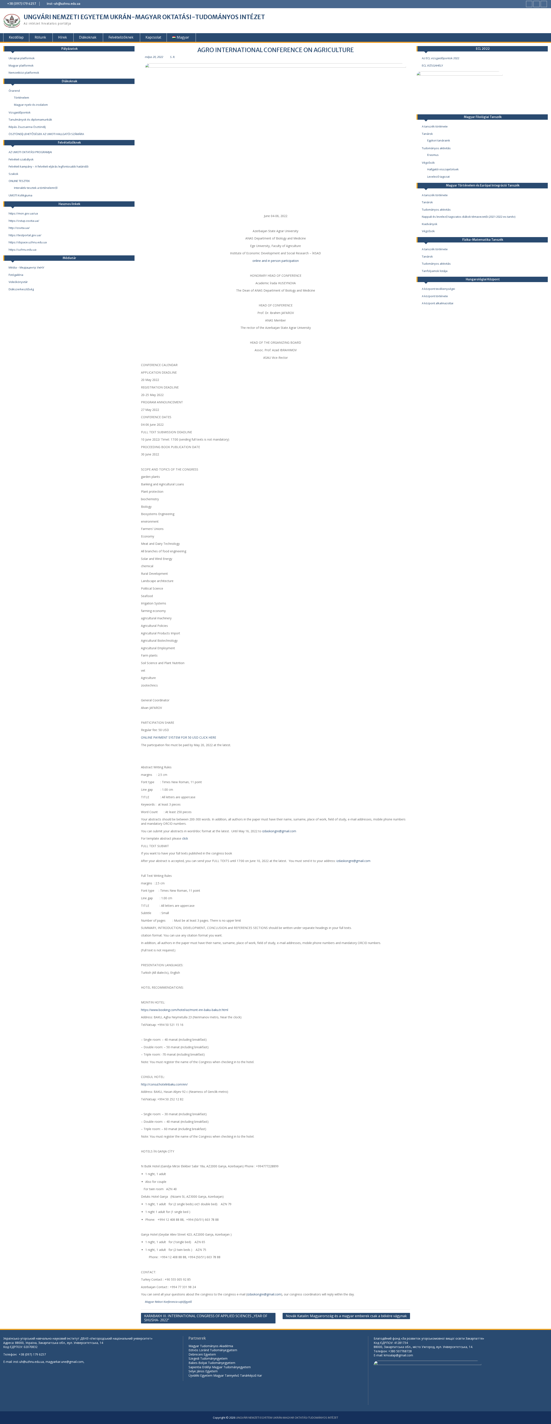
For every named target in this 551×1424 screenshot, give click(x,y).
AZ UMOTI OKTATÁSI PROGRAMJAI (30, 152)
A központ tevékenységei (438, 289)
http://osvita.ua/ (19, 228)
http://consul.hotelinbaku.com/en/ (164, 1084)
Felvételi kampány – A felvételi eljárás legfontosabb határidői (48, 166)
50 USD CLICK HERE (202, 737)
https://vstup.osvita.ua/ (24, 221)
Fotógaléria (16, 275)
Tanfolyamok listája (434, 271)
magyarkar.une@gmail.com (65, 1362)
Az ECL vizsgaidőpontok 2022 (440, 58)
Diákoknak (87, 37)
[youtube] (536, 4)
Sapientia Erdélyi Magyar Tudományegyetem (220, 1367)
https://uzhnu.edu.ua (22, 250)
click (185, 838)
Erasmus (433, 155)
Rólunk (40, 37)
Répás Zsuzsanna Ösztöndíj (27, 127)
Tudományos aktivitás (436, 148)
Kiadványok (429, 224)
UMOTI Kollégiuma (20, 195)
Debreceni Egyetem (202, 1354)
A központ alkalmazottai (437, 303)
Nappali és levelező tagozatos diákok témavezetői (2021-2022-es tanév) (468, 217)
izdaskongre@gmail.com (279, 831)
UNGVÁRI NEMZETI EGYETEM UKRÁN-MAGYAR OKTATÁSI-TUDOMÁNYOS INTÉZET (144, 17)
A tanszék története (435, 126)
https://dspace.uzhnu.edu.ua (28, 242)
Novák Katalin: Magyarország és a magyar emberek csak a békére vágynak (346, 1316)
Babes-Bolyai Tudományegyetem (212, 1363)
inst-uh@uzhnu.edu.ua (63, 4)
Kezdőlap (16, 37)
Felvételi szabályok (21, 159)
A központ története (435, 296)
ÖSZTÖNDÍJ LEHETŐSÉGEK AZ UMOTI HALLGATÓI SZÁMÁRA (46, 134)
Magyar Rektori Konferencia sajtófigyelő (168, 1302)
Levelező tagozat (438, 177)
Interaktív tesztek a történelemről (35, 188)
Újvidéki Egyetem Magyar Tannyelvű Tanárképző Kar (225, 1375)
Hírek (62, 37)
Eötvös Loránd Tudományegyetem (213, 1350)
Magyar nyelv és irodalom (31, 105)
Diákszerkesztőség (21, 289)
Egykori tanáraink (438, 140)
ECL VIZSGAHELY (432, 65)
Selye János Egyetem (203, 1371)
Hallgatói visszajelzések (443, 169)
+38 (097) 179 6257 (21, 4)
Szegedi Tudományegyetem (208, 1358)
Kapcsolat (153, 37)
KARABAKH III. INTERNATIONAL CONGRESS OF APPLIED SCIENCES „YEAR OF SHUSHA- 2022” (205, 1318)
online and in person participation (275, 261)
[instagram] (544, 4)
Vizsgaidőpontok (20, 112)
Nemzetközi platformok (24, 73)
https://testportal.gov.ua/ (25, 235)
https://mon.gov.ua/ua (23, 213)
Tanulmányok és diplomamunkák (30, 119)
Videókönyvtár (18, 282)
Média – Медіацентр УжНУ (26, 267)
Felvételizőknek (120, 37)
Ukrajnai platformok (22, 58)
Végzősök (428, 163)
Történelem (21, 97)
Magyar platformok (21, 65)
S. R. (172, 57)
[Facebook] (529, 4)
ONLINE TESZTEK (19, 181)
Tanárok (427, 134)
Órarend (14, 91)
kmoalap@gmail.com (398, 1355)
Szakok (13, 174)
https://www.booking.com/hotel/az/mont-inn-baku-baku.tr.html (184, 1010)
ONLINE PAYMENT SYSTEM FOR (164, 737)
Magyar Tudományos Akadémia (211, 1346)
